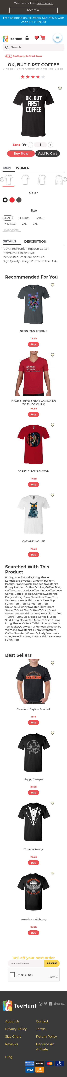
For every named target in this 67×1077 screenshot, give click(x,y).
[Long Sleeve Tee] (42, 180)
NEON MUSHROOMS (33, 331)
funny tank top (15, 603)
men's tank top (45, 600)
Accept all (33, 10)
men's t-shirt (42, 620)
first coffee (47, 590)
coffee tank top (37, 603)
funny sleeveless (26, 616)
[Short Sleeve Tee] (25, 180)
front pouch (23, 584)
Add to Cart (47, 153)
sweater (26, 580)
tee (26, 610)
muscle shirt (26, 600)
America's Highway (33, 919)
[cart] (42, 37)
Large (40, 217)
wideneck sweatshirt (46, 626)
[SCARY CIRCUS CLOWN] (33, 443)
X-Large (10, 223)
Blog (8, 1057)
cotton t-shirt (39, 610)
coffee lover (13, 590)
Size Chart (13, 1036)
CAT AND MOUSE (33, 541)
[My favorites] (37, 37)
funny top (12, 639)
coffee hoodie (24, 593)
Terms (41, 1029)
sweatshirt (39, 580)
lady (42, 633)
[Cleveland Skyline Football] (33, 681)
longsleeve (12, 580)
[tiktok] (59, 1003)
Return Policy (46, 1036)
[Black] (5, 200)
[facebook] (50, 1003)
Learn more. (45, 3)
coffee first (52, 587)
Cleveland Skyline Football (33, 709)
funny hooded (15, 587)
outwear (26, 626)
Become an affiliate (45, 1046)
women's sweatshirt (18, 629)
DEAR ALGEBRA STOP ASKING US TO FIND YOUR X (33, 402)
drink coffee (31, 590)
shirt (43, 607)
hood (18, 577)
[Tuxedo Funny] (33, 821)
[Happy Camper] (33, 751)
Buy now (21, 153)
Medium (24, 217)
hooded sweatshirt (45, 584)
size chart (12, 229)
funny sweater (29, 607)
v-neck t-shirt (31, 623)
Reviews (11, 1044)
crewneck (11, 607)
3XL (35, 223)
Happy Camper (33, 779)
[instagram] (40, 1003)
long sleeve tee (22, 620)
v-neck (17, 636)
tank (48, 597)
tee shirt (25, 613)
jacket (15, 626)
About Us (12, 1021)
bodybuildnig (14, 597)
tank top (55, 636)
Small (8, 217)
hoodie (27, 577)
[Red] (12, 200)
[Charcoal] (18, 200)
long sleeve (41, 577)
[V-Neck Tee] (8, 180)
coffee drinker (35, 587)
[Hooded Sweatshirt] (59, 180)
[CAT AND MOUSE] (33, 513)
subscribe (52, 963)
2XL (24, 223)
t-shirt (18, 610)
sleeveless (37, 597)
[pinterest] (45, 1003)
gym (27, 597)
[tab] (12, 241)
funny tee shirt (42, 613)
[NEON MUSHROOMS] (33, 303)
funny (9, 577)
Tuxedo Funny (33, 849)
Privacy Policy (16, 1029)
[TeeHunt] (12, 38)
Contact (42, 1021)
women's (32, 633)
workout (11, 600)
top (54, 597)
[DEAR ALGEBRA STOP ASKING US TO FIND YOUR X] (33, 373)
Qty (24, 144)
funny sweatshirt (44, 629)
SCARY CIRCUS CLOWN (33, 471)
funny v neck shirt (35, 636)
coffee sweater (15, 633)
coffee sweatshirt (45, 593)
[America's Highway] (33, 891)
